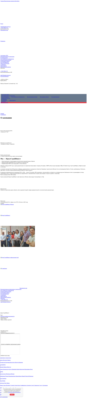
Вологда (17, 362)
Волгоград (12, 362)
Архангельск (8, 357)
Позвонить (3, 41)
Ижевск (5, 367)
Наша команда (4, 296)
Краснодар (22, 369)
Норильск (31, 376)
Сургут (41, 385)
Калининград (6, 369)
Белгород (5, 360)
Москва (12, 373)
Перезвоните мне (4, 30)
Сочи (32, 385)
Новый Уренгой (25, 376)
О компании (3, 295)
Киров (18, 369)
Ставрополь (36, 385)
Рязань (8, 383)
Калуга (10, 369)
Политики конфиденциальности (14, 392)
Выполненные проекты (6, 297)
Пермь (3, 380)
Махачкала (8, 373)
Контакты (3, 298)
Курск (31, 369)
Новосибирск (19, 376)
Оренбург (4, 378)
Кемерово (14, 369)
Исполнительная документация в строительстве (11, 289)
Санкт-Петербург (7, 385)
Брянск (9, 360)
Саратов (13, 385)
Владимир (7, 362)
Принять (12, 394)
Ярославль (5, 396)
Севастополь (17, 385)
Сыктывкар (45, 385)
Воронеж (21, 362)
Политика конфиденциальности (7, 316)
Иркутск (9, 367)
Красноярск (27, 369)
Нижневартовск (12, 376)
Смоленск (29, 385)
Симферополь (23, 385)
